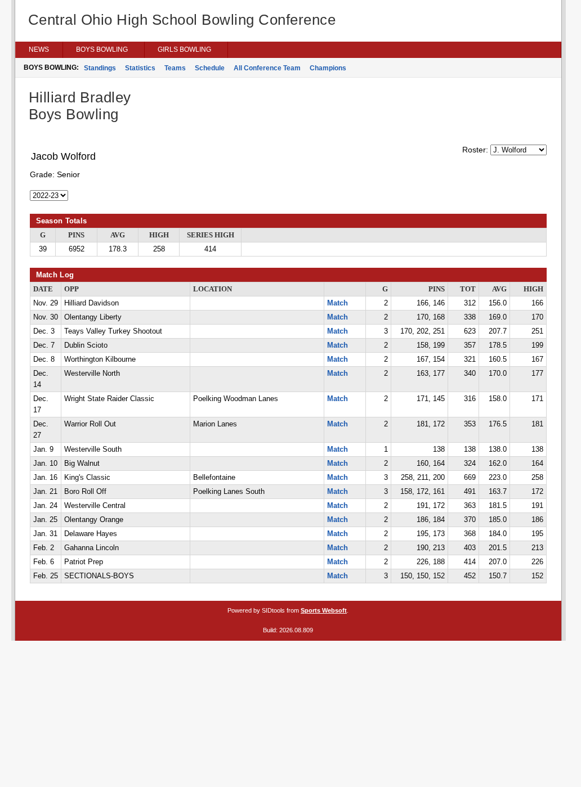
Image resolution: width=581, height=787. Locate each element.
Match (337, 303)
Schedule (210, 68)
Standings (100, 68)
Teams (175, 68)
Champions (328, 68)
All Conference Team (267, 68)
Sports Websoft (324, 610)
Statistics (140, 68)
